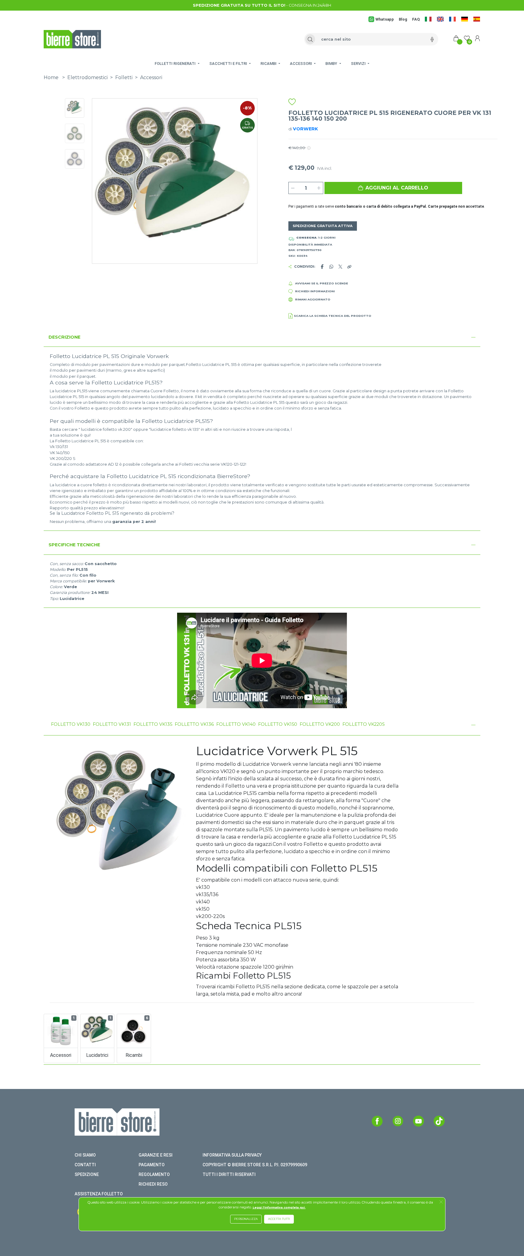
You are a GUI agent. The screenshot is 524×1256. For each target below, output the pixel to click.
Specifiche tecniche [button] (74, 545)
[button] (393, 188)
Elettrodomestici (87, 77)
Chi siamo (85, 1155)
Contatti (85, 1164)
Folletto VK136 (194, 724)
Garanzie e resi (156, 1155)
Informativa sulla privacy (232, 1155)
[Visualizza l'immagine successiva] (104, 181)
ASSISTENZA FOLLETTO (99, 1193)
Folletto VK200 (320, 724)
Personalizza (246, 1219)
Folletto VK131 (112, 724)
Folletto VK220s (363, 724)
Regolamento (154, 1174)
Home (51, 77)
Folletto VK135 (152, 724)
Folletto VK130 (70, 724)
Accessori (151, 77)
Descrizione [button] (64, 337)
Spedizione (87, 1174)
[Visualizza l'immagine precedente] (244, 181)
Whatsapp (384, 19)
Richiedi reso (153, 1184)
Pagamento (152, 1164)
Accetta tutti (279, 1219)
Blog (403, 19)
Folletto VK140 (236, 724)
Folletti (124, 77)
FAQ (416, 19)
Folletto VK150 (277, 724)
